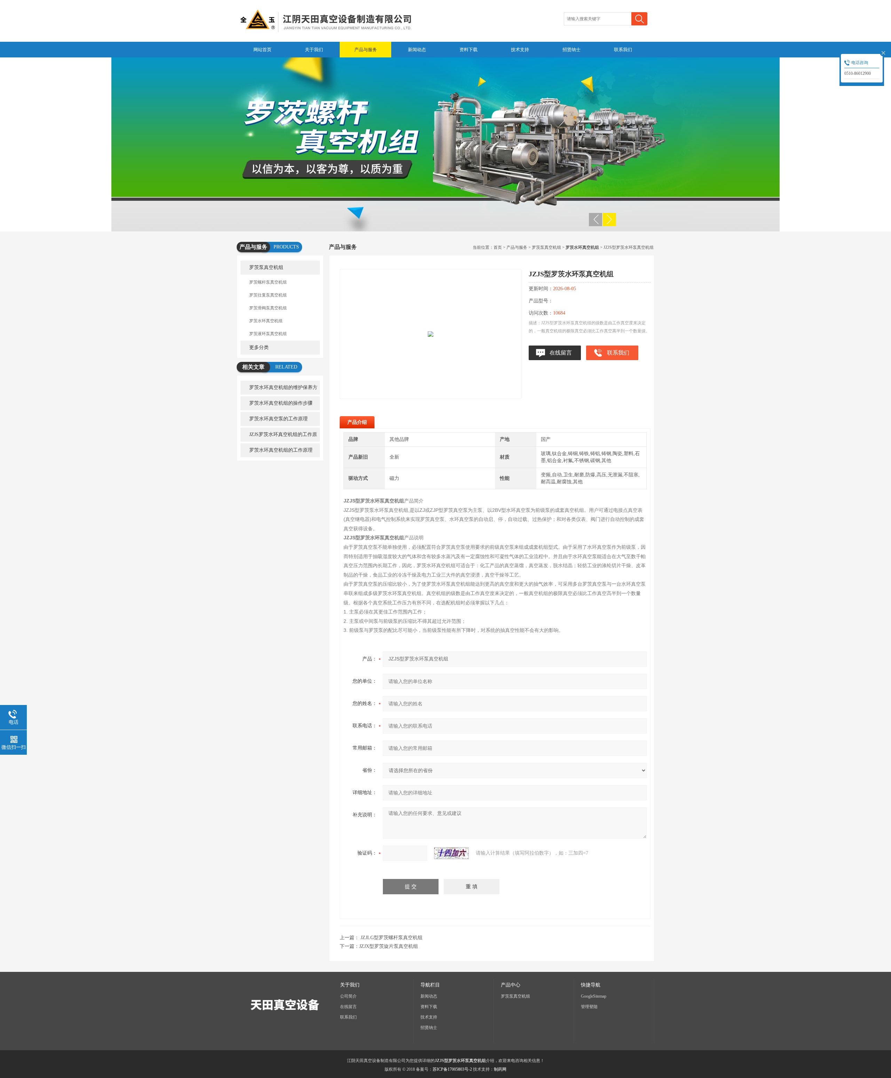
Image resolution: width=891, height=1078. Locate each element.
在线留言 (561, 353)
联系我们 (623, 49)
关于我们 (314, 49)
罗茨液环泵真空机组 (268, 333)
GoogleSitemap (593, 996)
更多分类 (259, 347)
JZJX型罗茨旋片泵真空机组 (388, 946)
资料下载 (468, 49)
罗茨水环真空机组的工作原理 (281, 450)
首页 (498, 247)
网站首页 (262, 49)
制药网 (500, 1069)
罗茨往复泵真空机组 (268, 295)
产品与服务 (365, 49)
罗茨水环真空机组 (266, 320)
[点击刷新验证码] (451, 853)
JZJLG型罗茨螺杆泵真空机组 (392, 937)
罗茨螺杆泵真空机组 (268, 282)
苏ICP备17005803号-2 (452, 1069)
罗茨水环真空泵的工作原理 (278, 418)
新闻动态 (417, 49)
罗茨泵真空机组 (266, 267)
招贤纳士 (571, 49)
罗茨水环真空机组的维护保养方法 (279, 390)
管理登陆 (589, 1006)
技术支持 (520, 49)
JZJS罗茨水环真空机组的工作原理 (279, 437)
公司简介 (348, 996)
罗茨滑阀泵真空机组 (268, 308)
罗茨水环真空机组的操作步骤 (281, 403)
